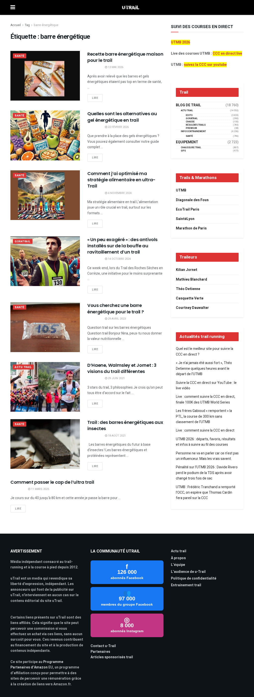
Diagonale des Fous (192, 200)
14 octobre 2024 (119, 259)
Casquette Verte (189, 298)
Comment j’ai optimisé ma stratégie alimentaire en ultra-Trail (121, 179)
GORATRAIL (23, 241)
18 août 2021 (116, 436)
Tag (27, 25)
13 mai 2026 (115, 67)
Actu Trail (23, 367)
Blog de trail (188, 105)
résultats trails (196, 125)
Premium (191, 128)
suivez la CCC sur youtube (205, 64)
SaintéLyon (185, 218)
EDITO (189, 115)
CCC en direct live (227, 53)
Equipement (187, 142)
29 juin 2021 (116, 378)
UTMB (181, 190)
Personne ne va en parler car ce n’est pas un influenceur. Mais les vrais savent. (207, 456)
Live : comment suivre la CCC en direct (205, 430)
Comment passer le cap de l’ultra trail (52, 482)
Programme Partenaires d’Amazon (36, 664)
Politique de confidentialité (193, 578)
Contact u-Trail (103, 646)
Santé (20, 56)
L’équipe (178, 564)
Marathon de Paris (191, 228)
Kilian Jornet (186, 269)
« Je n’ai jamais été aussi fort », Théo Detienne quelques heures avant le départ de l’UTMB (204, 368)
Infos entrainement (193, 131)
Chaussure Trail (191, 148)
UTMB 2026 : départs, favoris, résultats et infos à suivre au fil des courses (205, 442)
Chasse (190, 122)
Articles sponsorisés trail (112, 657)
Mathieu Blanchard (191, 279)
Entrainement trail (186, 585)
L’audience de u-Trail (188, 571)
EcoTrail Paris (187, 209)
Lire (95, 98)
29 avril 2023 (116, 319)
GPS (183, 151)
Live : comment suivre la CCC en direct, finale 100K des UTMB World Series (205, 399)
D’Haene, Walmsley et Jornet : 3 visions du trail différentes (122, 368)
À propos (178, 558)
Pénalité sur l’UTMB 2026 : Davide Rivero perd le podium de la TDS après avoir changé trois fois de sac (207, 473)
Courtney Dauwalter (192, 307)
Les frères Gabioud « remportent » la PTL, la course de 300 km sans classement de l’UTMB (204, 416)
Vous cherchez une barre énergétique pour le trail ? (115, 308)
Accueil (15, 25)
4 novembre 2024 (119, 193)
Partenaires (100, 651)
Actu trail (178, 551)
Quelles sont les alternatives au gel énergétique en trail (122, 116)
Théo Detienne (188, 289)
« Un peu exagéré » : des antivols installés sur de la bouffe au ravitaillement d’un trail (122, 245)
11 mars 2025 (39, 489)
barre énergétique (46, 25)
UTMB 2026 (180, 42)
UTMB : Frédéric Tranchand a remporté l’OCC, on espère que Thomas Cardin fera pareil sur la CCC (205, 492)
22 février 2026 (118, 127)
